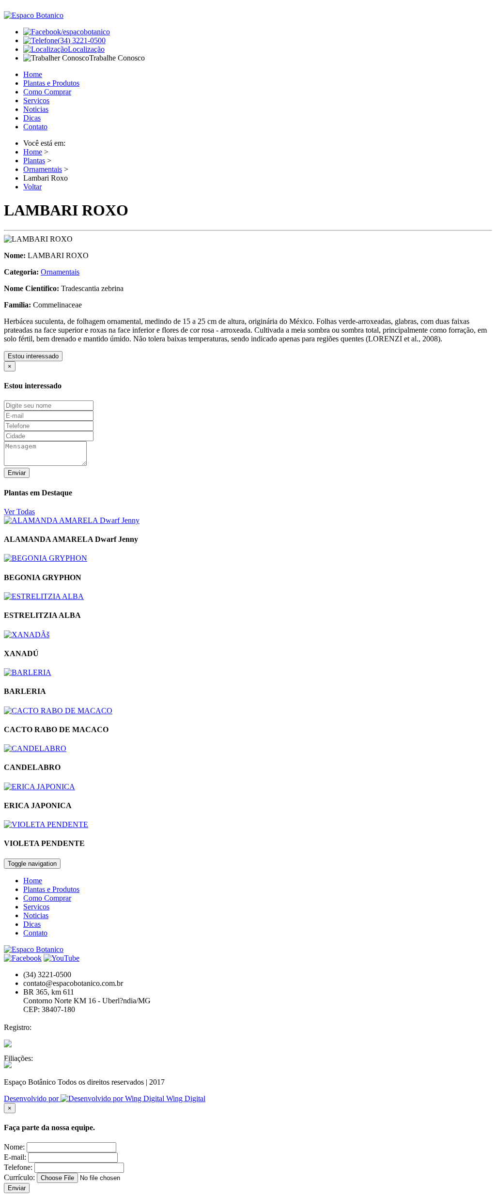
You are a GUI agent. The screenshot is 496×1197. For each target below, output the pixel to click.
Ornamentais (42, 169)
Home (32, 74)
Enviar (17, 472)
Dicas (32, 118)
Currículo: (19, 1177)
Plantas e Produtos (51, 83)
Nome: (14, 1147)
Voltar (32, 187)
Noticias (35, 109)
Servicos (36, 100)
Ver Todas (19, 511)
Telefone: (18, 1167)
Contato (35, 127)
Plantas (34, 160)
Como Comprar (47, 92)
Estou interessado (33, 356)
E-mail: (15, 1157)
